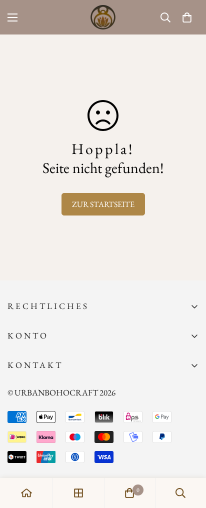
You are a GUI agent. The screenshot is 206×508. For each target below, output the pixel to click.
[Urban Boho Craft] (103, 17)
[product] (26, 493)
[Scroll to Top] (188, 455)
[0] (187, 17)
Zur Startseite (103, 204)
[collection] (79, 493)
